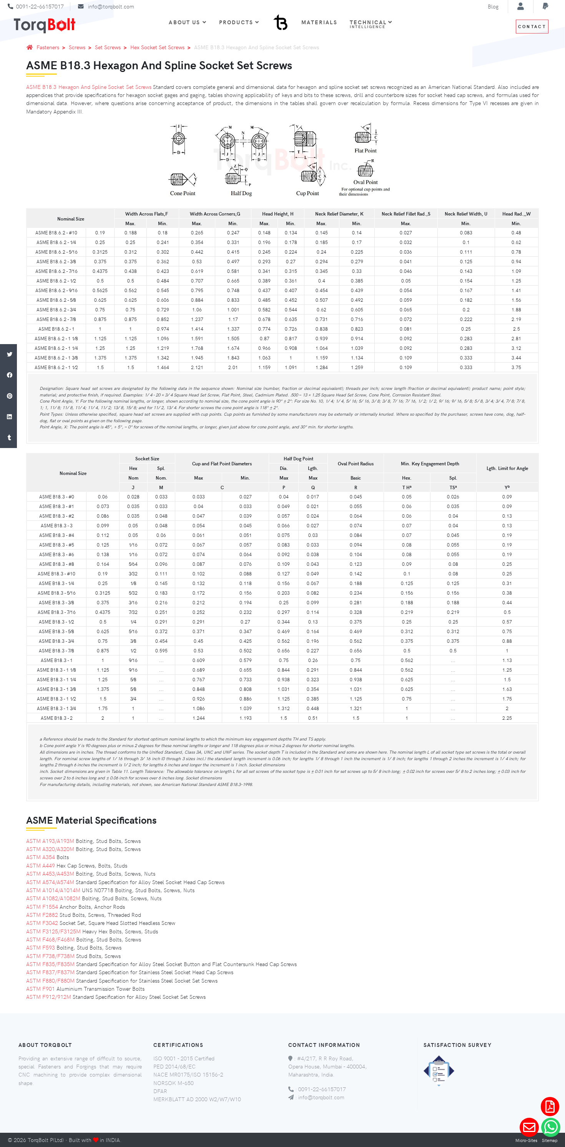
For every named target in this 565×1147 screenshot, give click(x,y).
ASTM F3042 (42, 922)
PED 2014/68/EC (174, 1066)
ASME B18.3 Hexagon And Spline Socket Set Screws (88, 86)
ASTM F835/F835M (50, 964)
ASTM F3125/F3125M (53, 931)
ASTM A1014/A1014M (53, 890)
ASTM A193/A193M (50, 840)
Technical (369, 23)
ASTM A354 (40, 857)
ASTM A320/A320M (50, 849)
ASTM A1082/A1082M (53, 898)
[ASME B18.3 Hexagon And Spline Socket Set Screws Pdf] (550, 1106)
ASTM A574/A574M (50, 882)
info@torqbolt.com (111, 6)
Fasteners (48, 47)
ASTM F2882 (42, 914)
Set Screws (108, 47)
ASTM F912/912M (48, 996)
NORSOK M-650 (173, 1083)
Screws (77, 47)
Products (236, 22)
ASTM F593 (40, 947)
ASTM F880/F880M (50, 980)
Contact (532, 26)
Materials (319, 22)
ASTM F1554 (42, 906)
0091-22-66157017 (40, 6)
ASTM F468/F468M (50, 939)
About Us (184, 22)
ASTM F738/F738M (50, 956)
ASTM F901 (40, 988)
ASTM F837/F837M (50, 972)
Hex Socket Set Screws (157, 47)
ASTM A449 (40, 865)
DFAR (160, 1091)
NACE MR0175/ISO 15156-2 (188, 1074)
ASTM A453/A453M (50, 873)
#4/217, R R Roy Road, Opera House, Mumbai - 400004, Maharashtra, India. (327, 1066)
